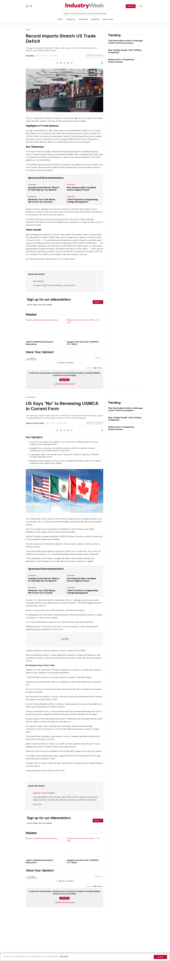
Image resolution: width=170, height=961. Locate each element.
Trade (28, 29)
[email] (72, 63)
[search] (31, 6)
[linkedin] (61, 63)
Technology (71, 19)
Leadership (95, 19)
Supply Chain (108, 19)
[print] (102, 63)
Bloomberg (30, 56)
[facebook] (57, 63)
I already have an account (64, 384)
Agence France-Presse (35, 423)
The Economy (31, 397)
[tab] (31, 358)
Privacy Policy (64, 956)
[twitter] (64, 63)
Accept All (160, 957)
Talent (60, 19)
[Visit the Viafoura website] (98, 368)
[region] (64, 363)
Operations (83, 19)
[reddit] (68, 63)
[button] (27, 6)
